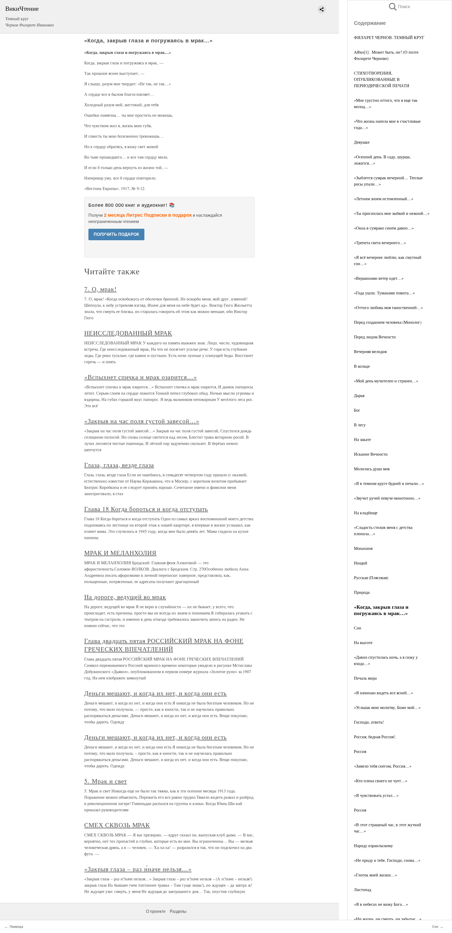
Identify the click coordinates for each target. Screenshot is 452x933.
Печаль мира (365, 678)
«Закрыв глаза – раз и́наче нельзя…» (138, 869)
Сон (357, 627)
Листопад (362, 889)
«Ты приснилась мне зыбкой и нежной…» (392, 213)
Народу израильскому (373, 845)
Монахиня (363, 548)
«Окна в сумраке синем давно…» (384, 228)
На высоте (363, 642)
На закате (362, 439)
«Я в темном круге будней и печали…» (389, 483)
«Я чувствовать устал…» (376, 795)
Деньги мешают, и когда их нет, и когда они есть (155, 693)
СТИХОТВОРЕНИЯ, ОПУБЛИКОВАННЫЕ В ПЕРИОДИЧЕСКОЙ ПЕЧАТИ (381, 79)
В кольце (362, 366)
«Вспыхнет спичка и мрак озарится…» (140, 377)
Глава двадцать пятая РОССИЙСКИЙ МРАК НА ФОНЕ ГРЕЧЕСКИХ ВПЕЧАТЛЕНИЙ (164, 644)
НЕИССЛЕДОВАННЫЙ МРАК (128, 333)
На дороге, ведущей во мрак (125, 597)
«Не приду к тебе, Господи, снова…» (387, 860)
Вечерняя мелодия (370, 351)
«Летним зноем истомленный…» (383, 198)
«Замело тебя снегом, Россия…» (382, 766)
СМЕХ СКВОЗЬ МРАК (117, 825)
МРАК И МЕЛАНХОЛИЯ (120, 553)
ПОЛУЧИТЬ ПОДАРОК (116, 234)
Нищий (360, 563)
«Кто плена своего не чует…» (380, 780)
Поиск (399, 6)
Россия (360, 751)
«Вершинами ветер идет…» (379, 278)
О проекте (156, 911)
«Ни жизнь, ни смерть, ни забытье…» (387, 918)
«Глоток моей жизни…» (375, 875)
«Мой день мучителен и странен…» (386, 380)
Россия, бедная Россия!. (375, 736)
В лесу (360, 424)
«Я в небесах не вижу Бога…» (381, 904)
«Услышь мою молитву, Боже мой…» (387, 707)
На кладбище (365, 512)
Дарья (359, 395)
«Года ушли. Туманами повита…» (384, 292)
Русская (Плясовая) (371, 577)
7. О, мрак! (100, 289)
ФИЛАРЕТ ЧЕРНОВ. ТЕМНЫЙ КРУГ (389, 37)
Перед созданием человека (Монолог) (387, 322)
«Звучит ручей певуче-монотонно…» (387, 498)
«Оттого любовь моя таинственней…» (388, 307)
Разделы (178, 911)
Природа (362, 592)
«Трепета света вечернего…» (380, 242)
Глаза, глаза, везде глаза (119, 465)
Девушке (362, 142)
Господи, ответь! (369, 722)
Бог (357, 410)
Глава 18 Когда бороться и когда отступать (146, 509)
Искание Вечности (371, 454)
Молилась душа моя (371, 468)
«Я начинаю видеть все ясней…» (383, 692)
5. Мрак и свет (105, 781)
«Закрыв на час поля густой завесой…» (141, 421)
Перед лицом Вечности (375, 336)
